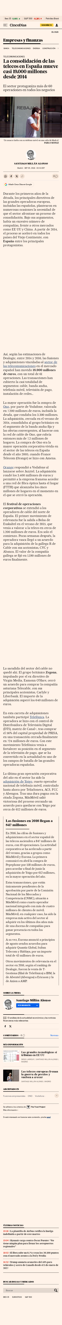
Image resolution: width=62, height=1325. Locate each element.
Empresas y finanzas (23, 40)
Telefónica (37, 717)
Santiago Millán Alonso (31, 163)
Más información (10, 1110)
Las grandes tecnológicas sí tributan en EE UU (39, 1054)
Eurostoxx (17, 1297)
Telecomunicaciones (21, 48)
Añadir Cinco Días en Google (20, 184)
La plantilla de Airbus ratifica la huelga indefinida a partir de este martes (28, 1233)
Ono (6, 407)
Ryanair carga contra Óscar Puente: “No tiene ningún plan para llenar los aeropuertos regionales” (28, 1243)
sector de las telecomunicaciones (30, 364)
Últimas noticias (13, 1225)
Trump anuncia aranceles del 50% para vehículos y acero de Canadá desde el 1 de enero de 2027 (30, 1265)
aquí (49, 1117)
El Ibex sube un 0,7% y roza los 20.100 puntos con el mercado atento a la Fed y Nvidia (31, 1254)
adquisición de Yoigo (17, 781)
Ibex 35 (8, 19)
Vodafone (39, 1096)
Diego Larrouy (27, 1059)
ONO (30, 1096)
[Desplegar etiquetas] (57, 1095)
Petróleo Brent (52, 19)
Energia (36, 48)
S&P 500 (28, 19)
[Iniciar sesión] (57, 25)
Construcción (48, 48)
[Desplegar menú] (5, 25)
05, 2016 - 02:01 (34, 168)
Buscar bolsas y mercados (18, 1282)
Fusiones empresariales (14, 1096)
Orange (8, 467)
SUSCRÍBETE (46, 25)
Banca (6, 48)
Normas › (54, 1035)
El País (55, 32)
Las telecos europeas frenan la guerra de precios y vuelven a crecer (39, 1075)
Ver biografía (24, 1005)
